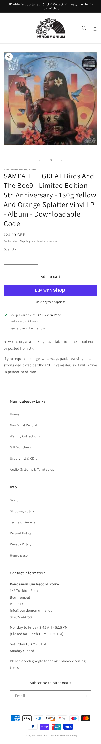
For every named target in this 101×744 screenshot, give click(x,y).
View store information (27, 328)
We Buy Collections (25, 436)
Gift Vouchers (20, 447)
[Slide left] (39, 160)
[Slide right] (61, 160)
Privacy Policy (20, 544)
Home (14, 414)
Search (15, 500)
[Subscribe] (85, 696)
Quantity (10, 249)
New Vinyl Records (24, 425)
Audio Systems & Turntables (32, 469)
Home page (19, 555)
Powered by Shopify (67, 735)
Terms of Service (23, 522)
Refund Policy (21, 533)
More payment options (51, 302)
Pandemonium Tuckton (44, 735)
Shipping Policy (22, 511)
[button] (6, 28)
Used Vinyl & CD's (23, 458)
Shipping (25, 241)
